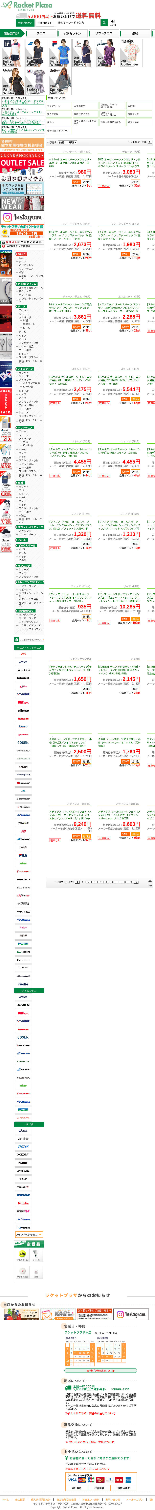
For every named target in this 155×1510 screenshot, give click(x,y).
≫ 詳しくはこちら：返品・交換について (89, 1442)
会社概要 (20, 1499)
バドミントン (26, 265)
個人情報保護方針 (40, 1499)
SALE (21, 258)
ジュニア (24, 353)
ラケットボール (27, 534)
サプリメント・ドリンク (31, 594)
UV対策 (131, 106)
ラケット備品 (26, 346)
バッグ (22, 339)
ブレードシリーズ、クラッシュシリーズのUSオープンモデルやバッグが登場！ (25, 122)
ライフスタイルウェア (31, 629)
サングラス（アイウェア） (31, 604)
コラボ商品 (79, 106)
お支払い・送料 (90, 1499)
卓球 (21, 272)
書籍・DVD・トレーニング (30, 362)
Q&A (151, 1499)
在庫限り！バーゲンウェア (31, 277)
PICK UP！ (61, 97)
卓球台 (22, 515)
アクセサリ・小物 (28, 343)
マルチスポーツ (27, 614)
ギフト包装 (25, 295)
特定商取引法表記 (66, 1499)
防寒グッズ (133, 114)
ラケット (24, 310)
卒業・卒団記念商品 (111, 122)
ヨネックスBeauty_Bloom (108, 114)
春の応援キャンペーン (58, 130)
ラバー (22, 490)
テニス (22, 261)
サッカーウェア (27, 618)
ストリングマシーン (30, 357)
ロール (26, 327)
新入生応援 (52, 114)
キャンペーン (54, 106)
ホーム (5, 1499)
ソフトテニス (26, 269)
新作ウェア (25, 291)
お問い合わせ (113, 1499)
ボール (22, 332)
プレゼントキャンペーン (31, 299)
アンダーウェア (27, 586)
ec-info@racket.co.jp (101, 1370)
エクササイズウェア (30, 625)
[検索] (104, 22)
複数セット (29, 324)
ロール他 (28, 386)
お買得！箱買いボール (31, 287)
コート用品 (25, 350)
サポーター (25, 589)
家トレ (50, 122)
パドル (22, 549)
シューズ (24, 314)
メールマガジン (134, 1499)
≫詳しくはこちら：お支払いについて (87, 1469)
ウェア (22, 335)
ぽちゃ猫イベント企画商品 (85, 122)
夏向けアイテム (82, 114)
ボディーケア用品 (28, 599)
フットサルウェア (28, 622)
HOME (50, 97)
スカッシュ (25, 531)
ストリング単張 (31, 383)
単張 (25, 320)
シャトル (24, 390)
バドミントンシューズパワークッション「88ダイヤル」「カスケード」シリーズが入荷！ (25, 103)
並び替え (52, 142)
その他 (22, 560)
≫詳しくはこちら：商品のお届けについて (90, 1413)
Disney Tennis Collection (109, 105)
